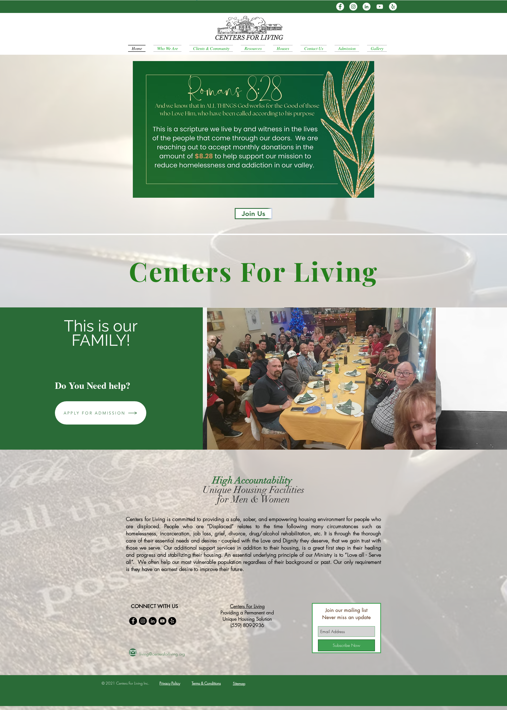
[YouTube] (380, 7)
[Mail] (133, 652)
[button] (321, 379)
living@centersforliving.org (162, 654)
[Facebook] (340, 7)
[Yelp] (393, 7)
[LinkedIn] (366, 7)
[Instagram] (353, 7)
